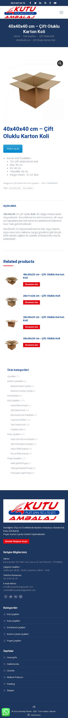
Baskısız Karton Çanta (22, 390)
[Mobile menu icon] (61, 12)
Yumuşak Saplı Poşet (21, 472)
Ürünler (11, 670)
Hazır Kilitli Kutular (20, 448)
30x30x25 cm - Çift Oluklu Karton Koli (43, 318)
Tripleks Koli (17, 429)
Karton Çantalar (15, 381)
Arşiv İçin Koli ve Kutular (22, 439)
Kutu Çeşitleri (13, 434)
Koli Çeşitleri (33, 183)
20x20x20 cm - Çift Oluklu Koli (41, 338)
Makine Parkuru (15, 677)
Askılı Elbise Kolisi (19, 405)
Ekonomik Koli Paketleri (22, 414)
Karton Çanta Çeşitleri (18, 634)
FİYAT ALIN (13, 148)
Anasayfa (12, 657)
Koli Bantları (13, 395)
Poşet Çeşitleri (14, 458)
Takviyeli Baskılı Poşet (22, 468)
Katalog (11, 683)
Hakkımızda (13, 663)
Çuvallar (11, 376)
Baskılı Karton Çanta (21, 386)
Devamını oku (31, 284)
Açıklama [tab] (9, 205)
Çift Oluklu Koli (20, 183)
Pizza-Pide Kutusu (20, 453)
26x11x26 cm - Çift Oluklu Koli (41, 295)
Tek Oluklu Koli (18, 424)
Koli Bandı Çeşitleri (16, 627)
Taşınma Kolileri (18, 419)
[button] (60, 63)
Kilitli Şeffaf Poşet (19, 463)
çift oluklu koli (14, 188)
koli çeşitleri (28, 188)
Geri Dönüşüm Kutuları (22, 443)
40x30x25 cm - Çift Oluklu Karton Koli (43, 276)
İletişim (10, 690)
